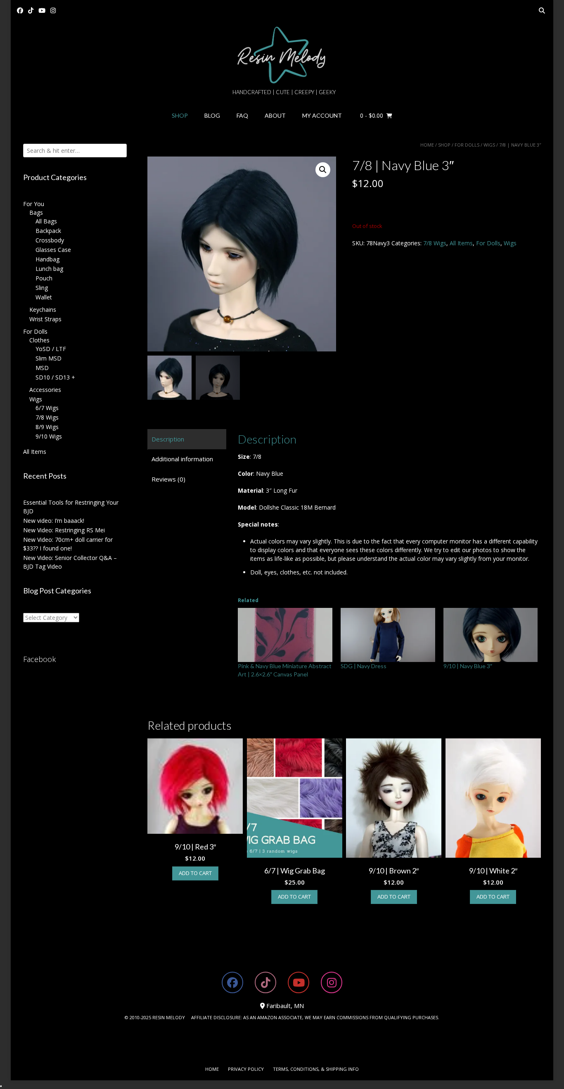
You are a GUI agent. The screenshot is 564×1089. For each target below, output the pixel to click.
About (275, 115)
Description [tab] (168, 439)
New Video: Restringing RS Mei (64, 530)
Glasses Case (53, 250)
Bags (36, 212)
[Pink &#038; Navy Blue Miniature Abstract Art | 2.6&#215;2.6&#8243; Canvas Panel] (285, 635)
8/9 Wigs (47, 427)
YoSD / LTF (51, 349)
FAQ (242, 115)
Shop (180, 115)
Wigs (489, 145)
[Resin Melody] (282, 55)
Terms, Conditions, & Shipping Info (316, 1069)
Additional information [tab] (182, 459)
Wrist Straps (45, 319)
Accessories (45, 390)
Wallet (44, 297)
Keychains (42, 309)
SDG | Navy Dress (363, 665)
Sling (42, 288)
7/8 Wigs (434, 243)
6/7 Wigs (47, 408)
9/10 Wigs (49, 436)
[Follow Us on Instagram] (53, 10)
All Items (461, 243)
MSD (42, 368)
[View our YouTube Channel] (41, 10)
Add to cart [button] (195, 873)
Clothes (39, 340)
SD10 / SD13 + (55, 377)
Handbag (47, 259)
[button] (322, 169)
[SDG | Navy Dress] (388, 635)
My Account (322, 115)
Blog (212, 115)
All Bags (46, 221)
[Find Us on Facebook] (20, 10)
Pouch (44, 278)
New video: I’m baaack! (53, 520)
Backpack (48, 231)
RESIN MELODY (168, 1017)
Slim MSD (49, 358)
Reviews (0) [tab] (168, 479)
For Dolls (467, 145)
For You (33, 204)
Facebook (39, 659)
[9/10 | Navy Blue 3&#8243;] (490, 635)
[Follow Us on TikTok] (30, 10)
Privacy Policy (246, 1069)
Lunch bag (49, 269)
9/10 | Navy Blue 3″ (467, 665)
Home (427, 145)
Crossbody (50, 240)
